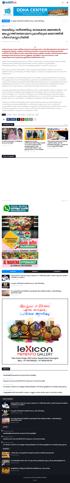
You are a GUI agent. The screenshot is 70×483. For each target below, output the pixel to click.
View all (66, 124)
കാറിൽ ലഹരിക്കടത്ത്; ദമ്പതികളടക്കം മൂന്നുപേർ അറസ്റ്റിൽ (12, 142)
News (37, 114)
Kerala (14, 114)
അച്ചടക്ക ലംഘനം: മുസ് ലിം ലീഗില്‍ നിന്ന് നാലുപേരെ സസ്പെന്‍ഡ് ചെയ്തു (24, 381)
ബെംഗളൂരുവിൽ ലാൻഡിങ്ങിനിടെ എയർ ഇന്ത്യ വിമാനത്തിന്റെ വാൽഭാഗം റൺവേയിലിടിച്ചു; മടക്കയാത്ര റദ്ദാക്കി (37, 21)
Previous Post (7, 201)
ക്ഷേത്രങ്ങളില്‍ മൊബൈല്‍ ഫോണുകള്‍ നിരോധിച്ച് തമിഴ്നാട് (19, 375)
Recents (35, 271)
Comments (57, 271)
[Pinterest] (23, 119)
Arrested (9, 26)
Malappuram (21, 114)
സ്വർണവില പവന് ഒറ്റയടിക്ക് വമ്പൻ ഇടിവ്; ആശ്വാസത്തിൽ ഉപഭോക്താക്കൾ (32, 453)
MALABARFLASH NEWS (40, 477)
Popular (13, 271)
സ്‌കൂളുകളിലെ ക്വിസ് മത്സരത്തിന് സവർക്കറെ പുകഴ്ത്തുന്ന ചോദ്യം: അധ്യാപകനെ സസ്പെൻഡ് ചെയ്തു (32, 392)
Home (3, 26)
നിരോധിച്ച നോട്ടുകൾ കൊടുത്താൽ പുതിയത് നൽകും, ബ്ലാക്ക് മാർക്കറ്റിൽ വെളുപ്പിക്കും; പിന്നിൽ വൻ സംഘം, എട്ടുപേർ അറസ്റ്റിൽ (57, 143)
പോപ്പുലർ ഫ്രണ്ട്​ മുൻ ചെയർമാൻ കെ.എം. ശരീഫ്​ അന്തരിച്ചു (27, 283)
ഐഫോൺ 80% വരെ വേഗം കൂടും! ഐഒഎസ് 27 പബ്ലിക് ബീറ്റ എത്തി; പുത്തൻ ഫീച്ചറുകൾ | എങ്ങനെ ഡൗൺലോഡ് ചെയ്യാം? (39, 276)
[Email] (31, 119)
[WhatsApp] (27, 119)
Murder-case (30, 114)
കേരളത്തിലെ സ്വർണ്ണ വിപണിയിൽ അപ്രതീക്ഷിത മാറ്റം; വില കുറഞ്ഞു (30, 468)
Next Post (64, 201)
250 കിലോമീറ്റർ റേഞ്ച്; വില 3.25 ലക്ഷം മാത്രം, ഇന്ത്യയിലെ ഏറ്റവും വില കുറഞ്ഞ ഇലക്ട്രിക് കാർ (38, 460)
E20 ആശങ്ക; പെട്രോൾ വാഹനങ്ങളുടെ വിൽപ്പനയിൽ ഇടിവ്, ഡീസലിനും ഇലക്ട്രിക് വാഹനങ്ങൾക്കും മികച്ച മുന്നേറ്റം (35, 387)
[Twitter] (18, 119)
